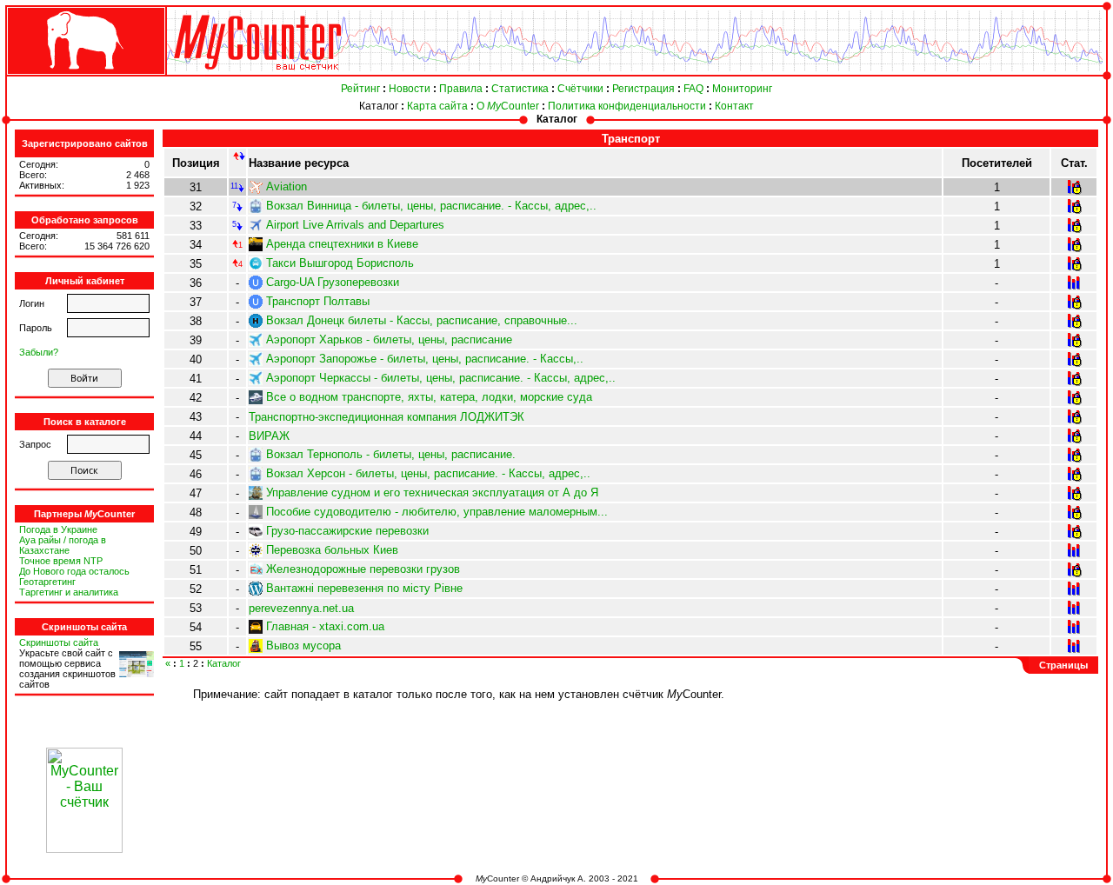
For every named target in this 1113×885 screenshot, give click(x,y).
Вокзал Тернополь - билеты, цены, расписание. (391, 454)
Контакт (734, 106)
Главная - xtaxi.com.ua (325, 626)
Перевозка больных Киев (332, 549)
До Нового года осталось (74, 571)
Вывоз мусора (303, 645)
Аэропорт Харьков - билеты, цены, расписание (389, 339)
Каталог (378, 106)
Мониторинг (742, 89)
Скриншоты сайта (58, 642)
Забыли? (38, 352)
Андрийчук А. (558, 878)
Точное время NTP (61, 561)
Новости (409, 89)
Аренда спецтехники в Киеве (342, 243)
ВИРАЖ (269, 435)
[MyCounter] (84, 75)
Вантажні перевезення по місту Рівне (364, 588)
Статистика (520, 89)
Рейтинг (360, 89)
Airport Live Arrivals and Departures (355, 224)
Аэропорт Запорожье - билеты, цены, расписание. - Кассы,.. (424, 358)
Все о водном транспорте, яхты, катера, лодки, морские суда (429, 396)
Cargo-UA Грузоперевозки (332, 282)
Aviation (286, 186)
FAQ (693, 89)
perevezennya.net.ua (301, 608)
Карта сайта (437, 106)
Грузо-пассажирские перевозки (347, 530)
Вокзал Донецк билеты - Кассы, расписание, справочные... (421, 320)
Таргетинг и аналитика (68, 592)
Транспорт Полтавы (318, 301)
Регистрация (643, 89)
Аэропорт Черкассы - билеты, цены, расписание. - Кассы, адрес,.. (441, 377)
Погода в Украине (58, 529)
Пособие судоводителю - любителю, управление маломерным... (437, 511)
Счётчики (580, 89)
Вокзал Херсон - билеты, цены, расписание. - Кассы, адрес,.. (428, 473)
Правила (461, 89)
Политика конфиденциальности (627, 106)
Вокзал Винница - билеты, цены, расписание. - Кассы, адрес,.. (431, 205)
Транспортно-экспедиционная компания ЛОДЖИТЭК (386, 416)
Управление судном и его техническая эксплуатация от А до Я (432, 492)
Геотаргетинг (47, 581)
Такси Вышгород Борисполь (340, 262)
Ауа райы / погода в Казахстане (62, 545)
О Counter (508, 106)
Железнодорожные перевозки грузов (363, 569)
